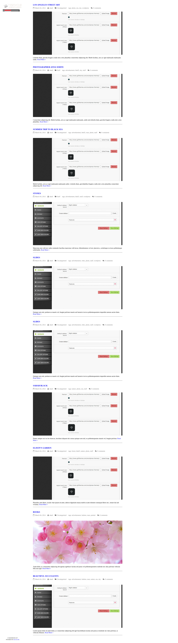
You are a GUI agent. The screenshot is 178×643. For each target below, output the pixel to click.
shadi (51, 8)
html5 (77, 70)
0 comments (97, 8)
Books (36, 512)
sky (80, 8)
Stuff (58, 70)
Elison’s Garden (42, 448)
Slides (36, 257)
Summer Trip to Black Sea (48, 129)
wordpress (85, 8)
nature (74, 389)
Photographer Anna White (48, 67)
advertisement (70, 70)
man (87, 132)
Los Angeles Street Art (46, 5)
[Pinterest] (9, 634)
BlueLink (16, 639)
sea (77, 8)
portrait (93, 515)
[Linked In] (19, 634)
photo (74, 8)
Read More (41, 59)
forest (73, 451)
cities (83, 261)
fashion (84, 515)
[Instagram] (16, 634)
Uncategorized (61, 8)
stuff (84, 70)
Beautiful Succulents (46, 576)
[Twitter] (13, 634)
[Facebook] (6, 634)
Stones (37, 193)
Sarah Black (40, 386)
